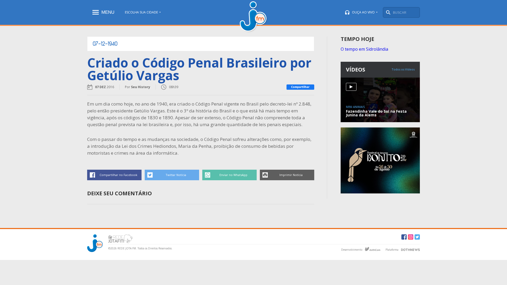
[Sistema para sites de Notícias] (372, 249)
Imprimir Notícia (291, 175)
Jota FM (253, 17)
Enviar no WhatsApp (233, 175)
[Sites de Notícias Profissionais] (410, 249)
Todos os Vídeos (403, 69)
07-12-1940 (105, 44)
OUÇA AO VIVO (363, 12)
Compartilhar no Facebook (118, 175)
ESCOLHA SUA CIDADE (141, 12)
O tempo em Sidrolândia (364, 49)
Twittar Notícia (176, 175)
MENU (107, 12)
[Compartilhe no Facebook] (300, 87)
